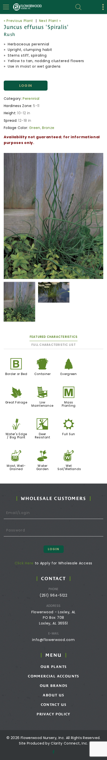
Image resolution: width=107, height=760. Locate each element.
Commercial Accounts (53, 676)
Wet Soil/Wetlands (69, 467)
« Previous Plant (18, 20)
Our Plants (54, 667)
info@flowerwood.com (53, 639)
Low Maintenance (42, 404)
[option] (53, 216)
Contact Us (53, 705)
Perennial (31, 98)
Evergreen (68, 374)
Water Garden (42, 467)
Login (25, 85)
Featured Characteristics (54, 337)
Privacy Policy (53, 714)
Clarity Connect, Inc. (69, 743)
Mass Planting (69, 404)
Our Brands (53, 686)
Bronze (48, 127)
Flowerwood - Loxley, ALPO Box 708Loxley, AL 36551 (53, 618)
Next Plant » (50, 20)
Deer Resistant (42, 435)
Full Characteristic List (53, 345)
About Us (53, 695)
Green (34, 127)
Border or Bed (16, 374)
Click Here (24, 563)
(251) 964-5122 (53, 595)
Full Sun (68, 434)
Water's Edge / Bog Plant (16, 435)
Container (42, 374)
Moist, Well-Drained (16, 467)
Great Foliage (16, 402)
